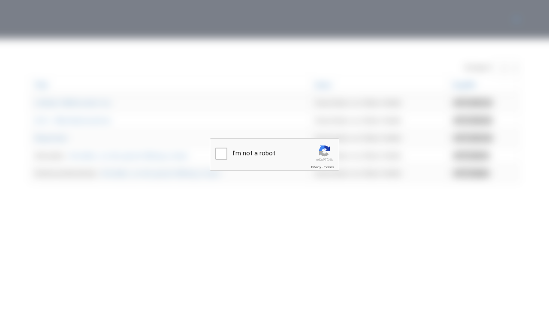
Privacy (316, 167)
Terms (329, 167)
